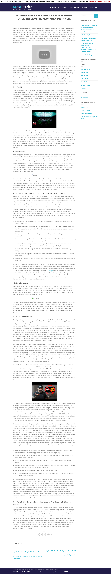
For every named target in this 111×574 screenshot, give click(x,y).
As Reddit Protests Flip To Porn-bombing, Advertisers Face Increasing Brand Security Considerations (89, 47)
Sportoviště (94, 7)
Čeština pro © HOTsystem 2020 (89, 118)
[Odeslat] (96, 16)
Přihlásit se (84, 107)
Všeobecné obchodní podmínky (21, 569)
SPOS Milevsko (54, 569)
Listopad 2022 (85, 85)
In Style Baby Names (87, 35)
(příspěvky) (85, 110)
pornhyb (50, 271)
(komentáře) (86, 113)
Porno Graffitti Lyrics (87, 55)
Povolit (100, 1)
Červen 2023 (84, 72)
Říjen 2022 (84, 88)
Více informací (92, 1)
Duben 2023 (84, 79)
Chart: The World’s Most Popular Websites (88, 39)
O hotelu (53, 7)
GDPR (32, 569)
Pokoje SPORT (62, 7)
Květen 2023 (84, 76)
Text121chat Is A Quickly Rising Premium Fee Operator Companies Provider (89, 29)
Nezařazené (85, 98)
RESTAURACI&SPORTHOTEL (42, 569)
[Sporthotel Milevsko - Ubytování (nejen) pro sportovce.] (22, 7)
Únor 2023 (84, 82)
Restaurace (84, 7)
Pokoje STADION (74, 7)
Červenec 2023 (85, 69)
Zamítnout (107, 1)
